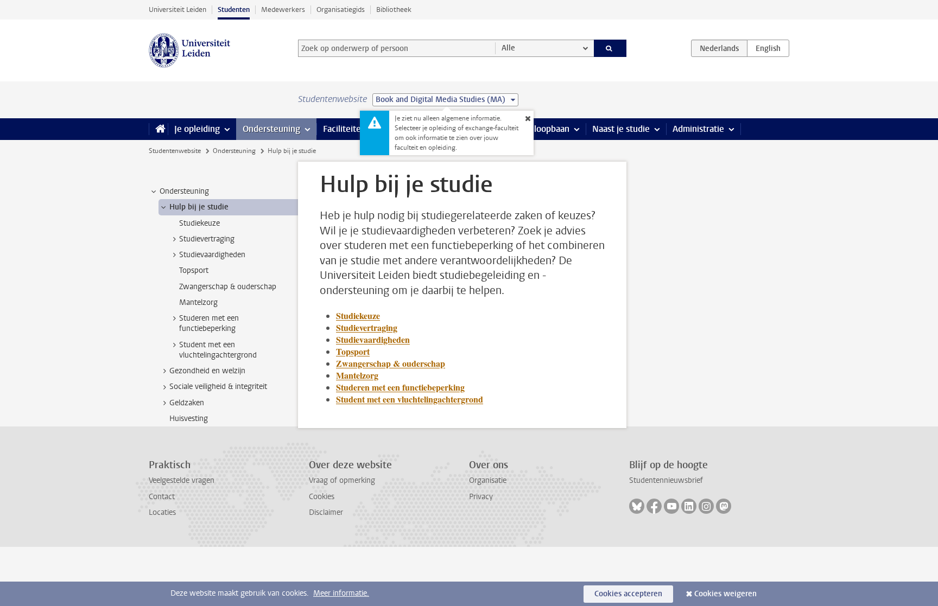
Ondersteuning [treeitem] (184, 191)
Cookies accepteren (628, 594)
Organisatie (487, 480)
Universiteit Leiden (177, 9)
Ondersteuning (271, 129)
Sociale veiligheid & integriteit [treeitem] (218, 386)
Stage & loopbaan (535, 129)
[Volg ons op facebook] (654, 506)
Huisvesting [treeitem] (188, 418)
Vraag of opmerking (342, 480)
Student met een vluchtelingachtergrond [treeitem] (218, 350)
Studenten (234, 9)
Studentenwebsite (175, 150)
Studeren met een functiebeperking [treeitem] (209, 323)
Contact (162, 497)
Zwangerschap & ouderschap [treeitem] (227, 287)
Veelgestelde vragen (181, 480)
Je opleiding (197, 129)
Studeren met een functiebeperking (400, 387)
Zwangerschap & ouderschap (390, 363)
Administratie (698, 129)
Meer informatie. (341, 593)
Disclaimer (326, 512)
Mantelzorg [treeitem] (198, 302)
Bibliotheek (393, 9)
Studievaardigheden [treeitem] (212, 255)
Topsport (353, 351)
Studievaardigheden (373, 339)
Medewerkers (283, 9)
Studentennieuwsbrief (666, 480)
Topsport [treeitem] (193, 270)
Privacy (481, 497)
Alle (508, 48)
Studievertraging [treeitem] (206, 239)
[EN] (768, 48)
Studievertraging (366, 327)
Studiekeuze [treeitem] (199, 223)
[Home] (158, 129)
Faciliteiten (344, 129)
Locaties (162, 512)
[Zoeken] (610, 48)
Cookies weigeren (725, 594)
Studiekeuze (358, 315)
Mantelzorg (357, 375)
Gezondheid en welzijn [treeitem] (207, 371)
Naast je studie (621, 129)
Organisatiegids (340, 9)
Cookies (321, 497)
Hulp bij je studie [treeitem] (199, 207)
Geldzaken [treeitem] (186, 403)
